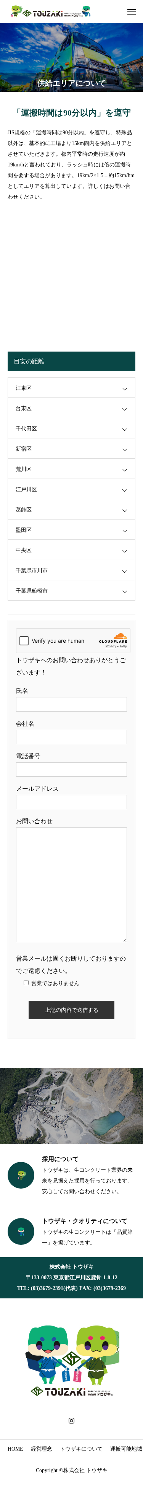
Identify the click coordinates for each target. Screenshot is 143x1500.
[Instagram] (71, 1420)
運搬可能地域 (126, 1449)
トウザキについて (81, 1449)
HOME (15, 1449)
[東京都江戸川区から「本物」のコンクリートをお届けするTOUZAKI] (51, 11)
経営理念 (41, 1449)
